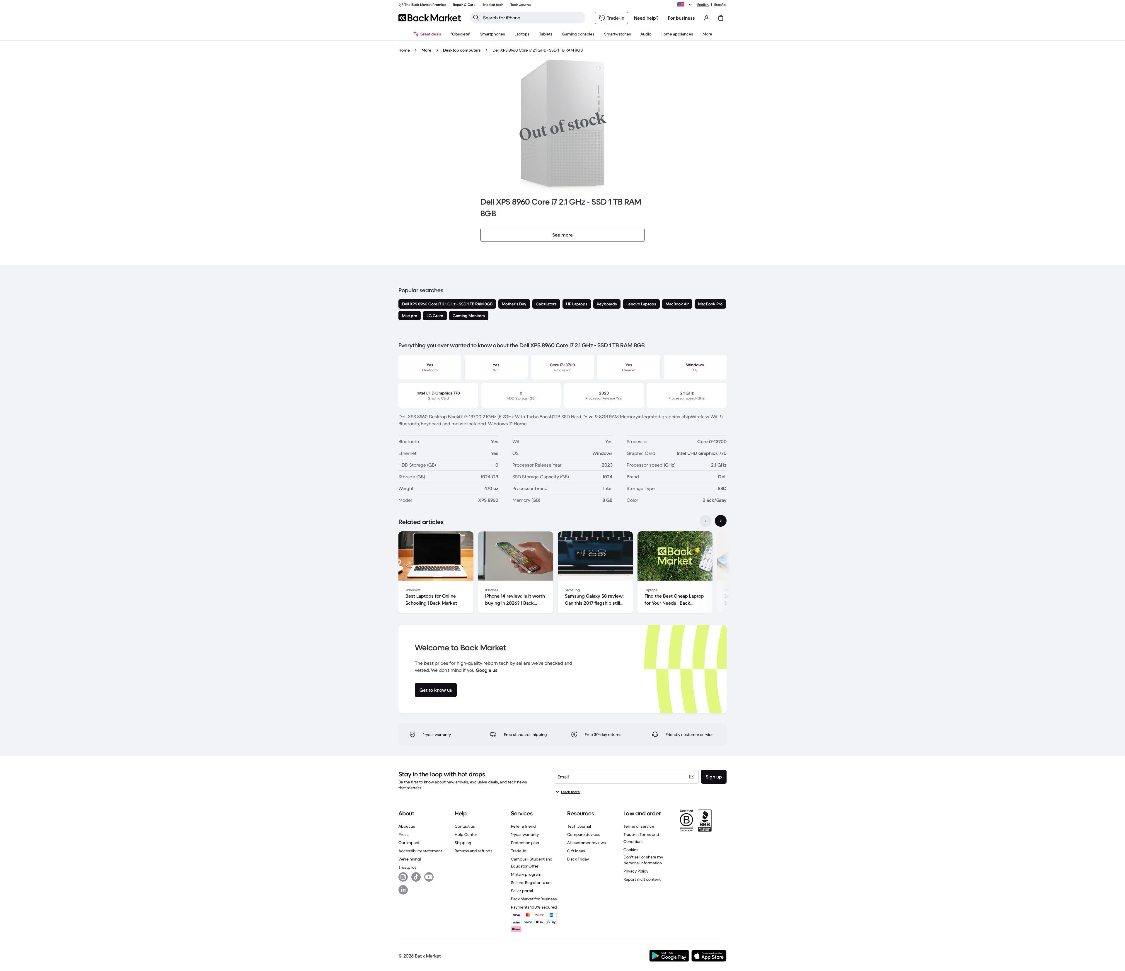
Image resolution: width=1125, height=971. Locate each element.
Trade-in (518, 850)
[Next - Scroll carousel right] (721, 521)
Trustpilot (407, 867)
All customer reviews (586, 842)
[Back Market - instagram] (403, 877)
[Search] (476, 17)
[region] (562, 573)
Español (720, 4)
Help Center (466, 834)
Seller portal (522, 890)
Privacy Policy (635, 871)
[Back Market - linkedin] (403, 890)
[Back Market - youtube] (429, 877)
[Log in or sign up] (706, 18)
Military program (526, 874)
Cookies (630, 849)
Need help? (646, 18)
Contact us (465, 826)
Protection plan (525, 842)
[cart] (721, 18)
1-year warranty (525, 834)
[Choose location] (685, 4)
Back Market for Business (534, 899)
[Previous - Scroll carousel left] (705, 521)
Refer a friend (523, 826)
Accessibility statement (420, 850)
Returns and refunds (473, 850)
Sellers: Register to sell (531, 882)
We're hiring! (409, 859)
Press (403, 834)
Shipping (463, 842)
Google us (486, 670)
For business (681, 18)
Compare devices (583, 834)
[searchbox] (532, 17)
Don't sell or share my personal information (643, 859)
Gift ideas (576, 850)
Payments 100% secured (534, 907)
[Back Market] (429, 17)
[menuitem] (492, 34)
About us (406, 826)
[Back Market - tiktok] (416, 877)
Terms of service (638, 826)
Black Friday (578, 859)
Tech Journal (579, 826)
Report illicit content (642, 879)
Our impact (409, 842)
